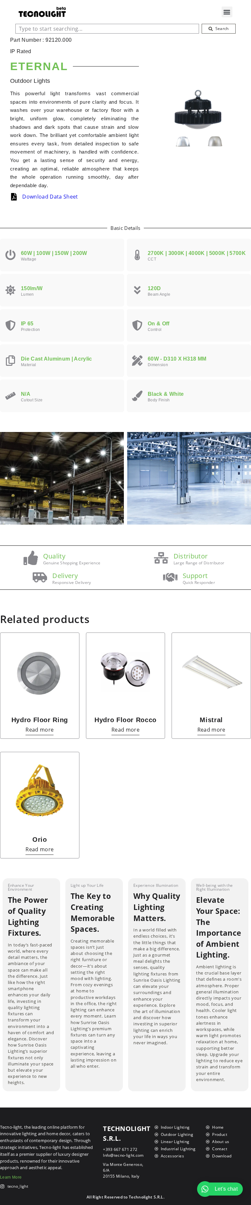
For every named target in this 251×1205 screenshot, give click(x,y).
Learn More (11, 1177)
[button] (227, 12)
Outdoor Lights (30, 81)
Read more (39, 730)
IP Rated (20, 51)
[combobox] (107, 29)
